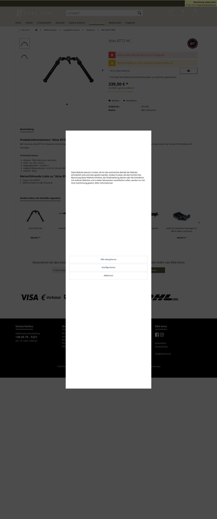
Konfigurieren (108, 267)
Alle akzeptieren (108, 259)
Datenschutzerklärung (207, 5)
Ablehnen (108, 275)
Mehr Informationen (104, 183)
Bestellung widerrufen (205, 2)
